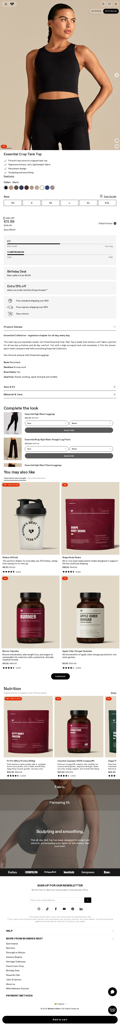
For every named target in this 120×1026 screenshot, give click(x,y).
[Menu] (6, 4)
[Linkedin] (81, 909)
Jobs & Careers (13, 979)
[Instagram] (39, 909)
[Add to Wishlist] (117, 140)
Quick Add (69, 430)
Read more (9, 176)
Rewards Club (13, 975)
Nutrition (96, 11)
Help (9, 931)
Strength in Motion (15, 952)
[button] (116, 75)
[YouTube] (64, 909)
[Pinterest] (72, 909)
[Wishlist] (109, 4)
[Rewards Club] (112, 1010)
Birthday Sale (13, 970)
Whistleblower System (17, 988)
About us (10, 984)
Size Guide (110, 196)
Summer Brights (14, 957)
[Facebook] (55, 909)
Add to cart (60, 1019)
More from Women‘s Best (24, 938)
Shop (113, 693)
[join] (87, 900)
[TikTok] (47, 909)
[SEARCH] (103, 4)
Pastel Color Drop (15, 966)
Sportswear (111, 11)
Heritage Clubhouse (16, 961)
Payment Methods (19, 995)
